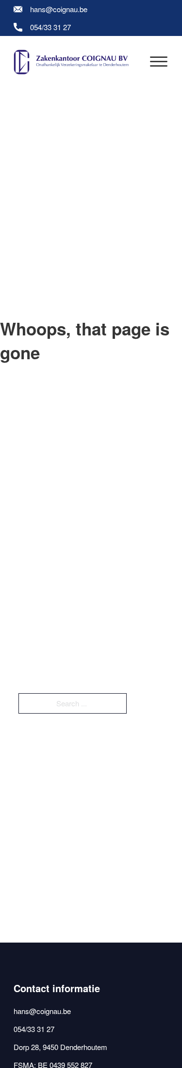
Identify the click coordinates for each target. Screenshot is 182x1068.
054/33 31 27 (50, 27)
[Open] (158, 62)
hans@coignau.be (58, 9)
